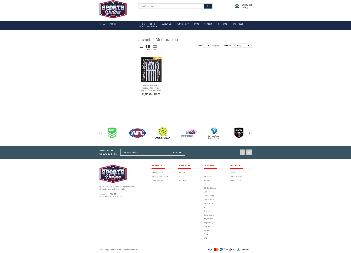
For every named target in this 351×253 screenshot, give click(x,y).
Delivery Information (160, 176)
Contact (208, 24)
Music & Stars (209, 203)
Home (142, 24)
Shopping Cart (247, 6)
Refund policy (235, 180)
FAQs (196, 24)
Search (232, 172)
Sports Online (115, 249)
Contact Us (182, 180)
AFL (205, 172)
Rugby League (209, 222)
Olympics (207, 211)
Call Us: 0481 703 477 (107, 24)
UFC (205, 238)
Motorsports (209, 199)
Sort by (227, 45)
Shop (152, 24)
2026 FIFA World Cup (148, 26)
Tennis (206, 234)
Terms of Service (236, 176)
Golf (205, 192)
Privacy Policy (157, 172)
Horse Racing (209, 195)
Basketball (208, 176)
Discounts (222, 24)
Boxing (206, 180)
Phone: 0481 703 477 (107, 194)
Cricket (206, 184)
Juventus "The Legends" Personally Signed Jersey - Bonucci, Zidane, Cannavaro (151, 87)
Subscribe (177, 152)
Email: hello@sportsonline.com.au (113, 196)
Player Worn (209, 218)
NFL (205, 207)
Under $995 (238, 24)
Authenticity (183, 24)
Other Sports (209, 215)
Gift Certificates (210, 188)
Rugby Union (209, 226)
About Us (166, 24)
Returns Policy (157, 180)
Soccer (206, 230)
